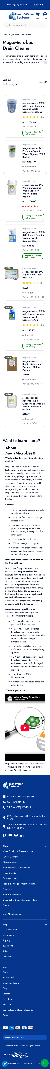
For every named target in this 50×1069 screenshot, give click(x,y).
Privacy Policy (27, 1063)
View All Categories (12, 914)
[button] (37, 16)
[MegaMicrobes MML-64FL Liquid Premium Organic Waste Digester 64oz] (12, 314)
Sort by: (7, 80)
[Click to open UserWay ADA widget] (5, 1064)
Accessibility (38, 1063)
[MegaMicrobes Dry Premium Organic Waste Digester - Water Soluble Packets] (12, 187)
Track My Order (10, 929)
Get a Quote (8, 935)
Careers (6, 993)
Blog (5, 988)
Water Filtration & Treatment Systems (19, 851)
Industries (7, 1004)
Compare (34, 62)
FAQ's (5, 1015)
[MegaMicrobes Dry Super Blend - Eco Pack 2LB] (12, 274)
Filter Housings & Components (16, 867)
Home (5, 34)
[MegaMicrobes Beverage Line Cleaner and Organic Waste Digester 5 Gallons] (12, 400)
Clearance (7, 889)
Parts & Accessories (12, 894)
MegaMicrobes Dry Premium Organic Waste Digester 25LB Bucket (33, 153)
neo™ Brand (8, 977)
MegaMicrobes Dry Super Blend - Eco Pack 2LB (32, 274)
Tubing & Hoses (10, 878)
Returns (6, 951)
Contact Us (7, 956)
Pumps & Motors (10, 856)
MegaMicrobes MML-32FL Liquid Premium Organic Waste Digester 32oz (33, 236)
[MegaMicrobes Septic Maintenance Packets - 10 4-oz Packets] (12, 364)
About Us (7, 972)
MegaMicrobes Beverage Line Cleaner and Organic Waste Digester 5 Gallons (33, 403)
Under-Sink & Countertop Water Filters (20, 900)
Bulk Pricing (8, 945)
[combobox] (25, 25)
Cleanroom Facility (11, 982)
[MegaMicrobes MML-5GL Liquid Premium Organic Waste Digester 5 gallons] (12, 106)
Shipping (6, 940)
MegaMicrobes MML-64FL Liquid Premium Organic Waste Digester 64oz (33, 315)
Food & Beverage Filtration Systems (19, 883)
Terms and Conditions (11, 1063)
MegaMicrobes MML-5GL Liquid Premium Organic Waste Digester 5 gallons (33, 107)
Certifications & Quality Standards (18, 1009)
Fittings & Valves (10, 862)
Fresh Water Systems (17, 1045)
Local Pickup (8, 999)
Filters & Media (9, 873)
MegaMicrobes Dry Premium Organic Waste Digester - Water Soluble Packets (32, 190)
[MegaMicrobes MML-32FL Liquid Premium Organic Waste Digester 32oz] (12, 235)
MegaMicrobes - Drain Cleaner (20, 34)
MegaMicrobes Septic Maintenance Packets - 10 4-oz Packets (32, 365)
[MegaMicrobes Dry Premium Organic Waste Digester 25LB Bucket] (12, 151)
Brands (6, 905)
